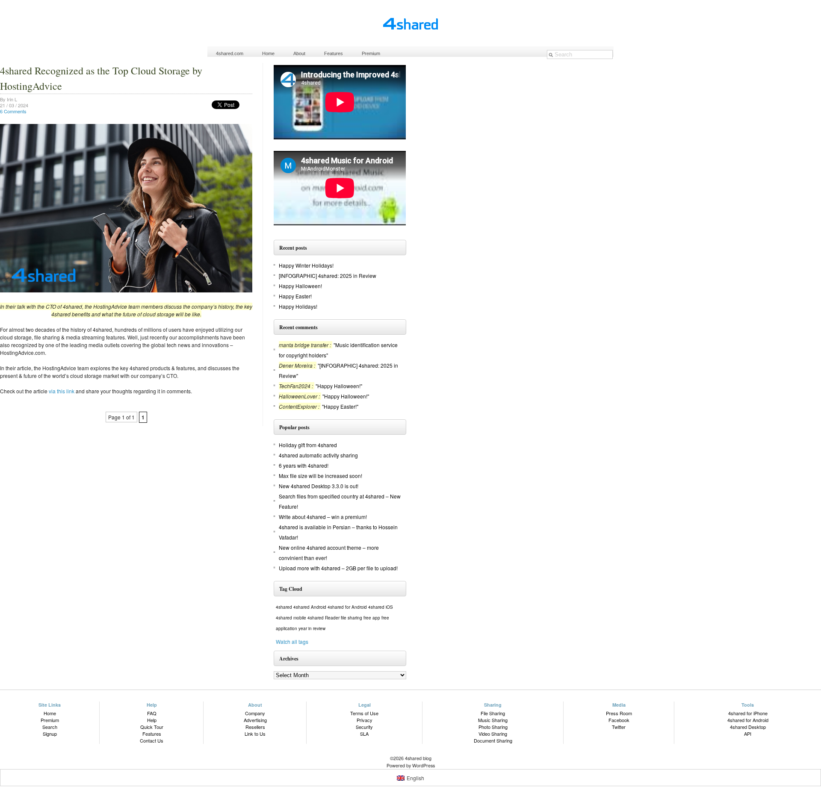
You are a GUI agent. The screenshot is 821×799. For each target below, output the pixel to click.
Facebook (618, 719)
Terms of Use (364, 713)
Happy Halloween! (300, 285)
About (299, 53)
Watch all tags (292, 641)
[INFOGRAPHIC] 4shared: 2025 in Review (327, 275)
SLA (364, 733)
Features (333, 53)
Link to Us (255, 733)
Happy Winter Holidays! (306, 265)
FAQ (152, 713)
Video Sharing (492, 733)
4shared (284, 607)
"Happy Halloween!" (339, 385)
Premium (371, 53)
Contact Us (151, 740)
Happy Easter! (295, 296)
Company (255, 713)
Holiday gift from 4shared (308, 444)
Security (364, 726)
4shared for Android (347, 607)
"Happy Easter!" (340, 406)
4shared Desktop (748, 726)
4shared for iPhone (748, 713)
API (747, 733)
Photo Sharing (493, 726)
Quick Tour (151, 726)
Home (268, 53)
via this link (61, 391)
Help (152, 719)
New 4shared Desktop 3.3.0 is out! (318, 485)
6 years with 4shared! (303, 465)
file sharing (351, 618)
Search (49, 726)
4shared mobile (291, 618)
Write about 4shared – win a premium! (323, 516)
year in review (311, 628)
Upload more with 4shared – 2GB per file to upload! (338, 568)
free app (371, 618)
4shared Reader (323, 618)
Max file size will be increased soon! (320, 475)
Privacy (364, 719)
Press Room (619, 713)
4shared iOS (380, 607)
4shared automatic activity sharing (318, 455)
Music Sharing (493, 719)
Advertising (255, 719)
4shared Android (309, 607)
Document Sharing (493, 740)
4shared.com (229, 53)
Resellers (255, 726)
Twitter (619, 726)
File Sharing (493, 713)
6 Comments (13, 111)
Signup (50, 733)
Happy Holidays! (298, 306)
